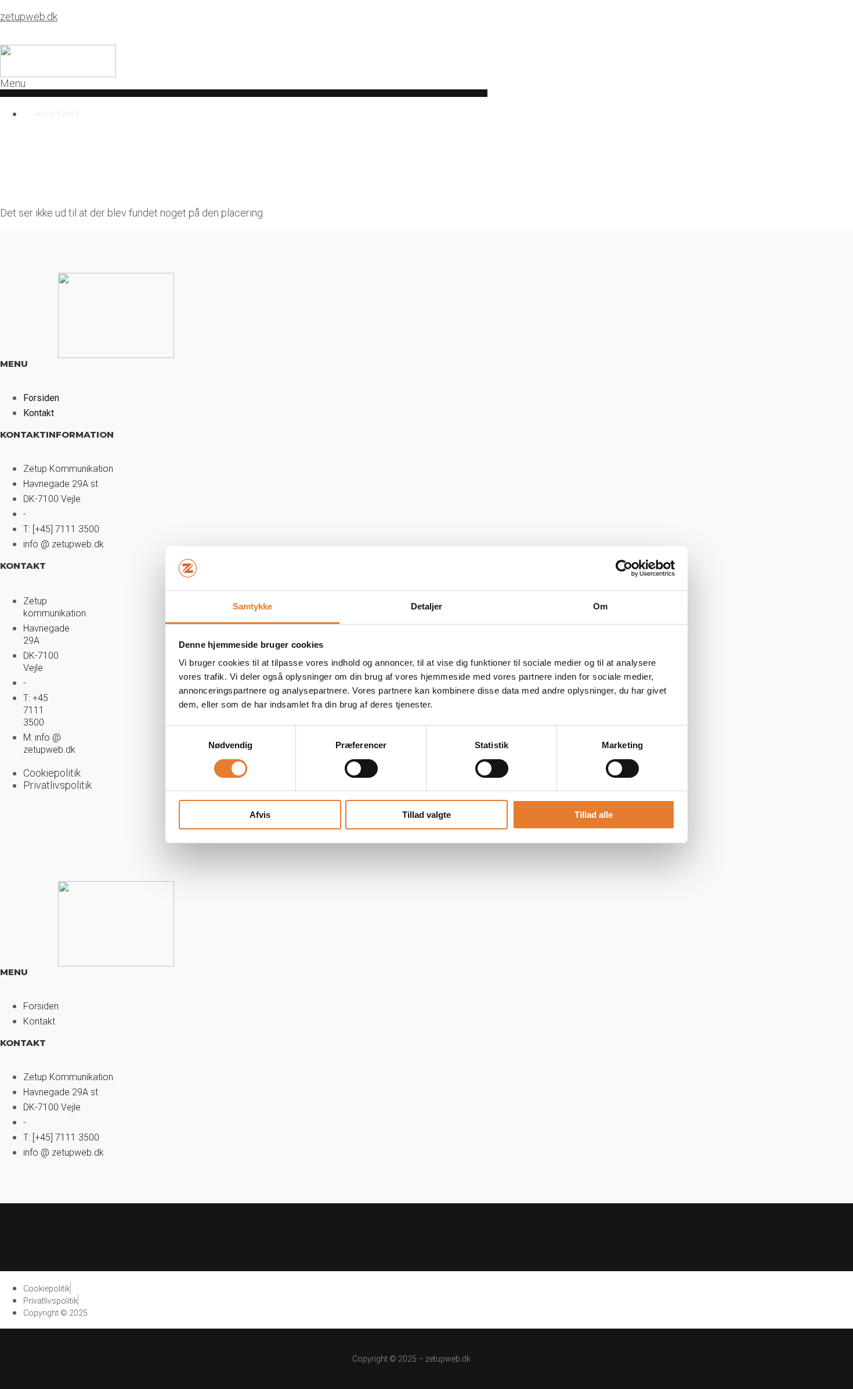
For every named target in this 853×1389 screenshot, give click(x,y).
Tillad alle (593, 815)
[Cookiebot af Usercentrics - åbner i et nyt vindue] (624, 568)
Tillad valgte (426, 815)
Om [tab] (600, 606)
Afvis (260, 815)
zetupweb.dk (28, 16)
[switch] (361, 768)
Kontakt (58, 114)
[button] (243, 87)
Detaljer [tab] (427, 606)
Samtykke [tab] (253, 606)
